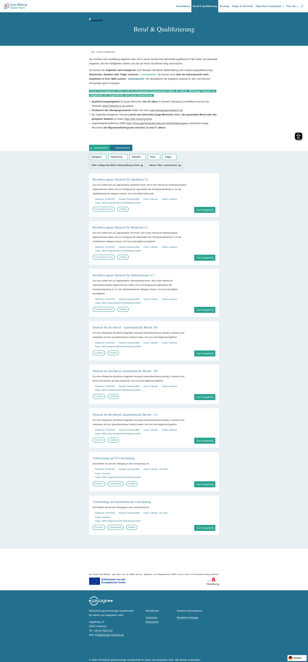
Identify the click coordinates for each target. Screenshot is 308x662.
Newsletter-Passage (187, 617)
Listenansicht (101, 147)
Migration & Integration (268, 6)
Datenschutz (152, 622)
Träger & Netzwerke (242, 6)
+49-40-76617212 (102, 630)
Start (92, 52)
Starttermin (116, 157)
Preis (152, 157)
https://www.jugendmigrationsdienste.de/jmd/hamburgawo (157, 123)
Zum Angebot (204, 209)
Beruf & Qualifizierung (205, 6)
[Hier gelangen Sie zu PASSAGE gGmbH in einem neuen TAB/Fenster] (101, 604)
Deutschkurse (183, 6)
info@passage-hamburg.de (109, 635)
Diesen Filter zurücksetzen (163, 165)
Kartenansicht (122, 147)
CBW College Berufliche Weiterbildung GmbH (115, 165)
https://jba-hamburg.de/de (138, 119)
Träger (167, 157)
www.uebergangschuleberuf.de (166, 110)
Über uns (291, 6)
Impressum (152, 617)
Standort (136, 157)
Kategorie (96, 157)
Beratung (224, 6)
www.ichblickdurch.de (113, 106)
